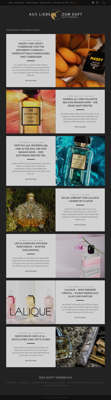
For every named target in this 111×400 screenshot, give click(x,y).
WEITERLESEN (31, 80)
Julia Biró (37, 40)
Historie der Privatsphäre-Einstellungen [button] (85, 383)
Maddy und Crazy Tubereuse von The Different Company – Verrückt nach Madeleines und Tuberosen (31, 50)
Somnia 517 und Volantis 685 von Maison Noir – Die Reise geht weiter (80, 102)
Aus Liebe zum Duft (60, 3)
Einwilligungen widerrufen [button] (55, 385)
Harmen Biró (39, 333)
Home (10, 3)
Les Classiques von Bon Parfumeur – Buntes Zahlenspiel (30, 246)
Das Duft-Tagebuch (55, 377)
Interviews (19, 3)
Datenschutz (24, 383)
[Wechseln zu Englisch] (72, 2)
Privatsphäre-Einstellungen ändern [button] (48, 383)
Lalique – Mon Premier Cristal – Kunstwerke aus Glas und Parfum (80, 293)
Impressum (11, 383)
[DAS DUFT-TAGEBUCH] (55, 19)
